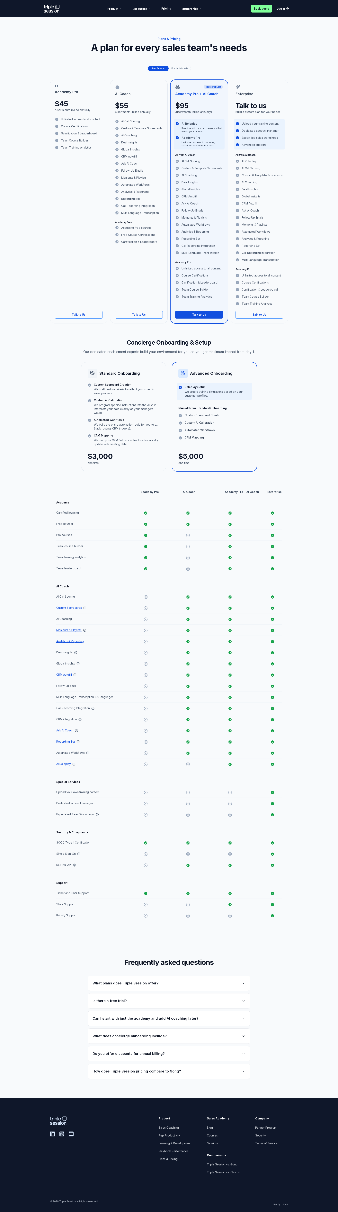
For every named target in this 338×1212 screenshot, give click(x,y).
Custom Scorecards (69, 607)
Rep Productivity (169, 1135)
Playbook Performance (174, 1151)
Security (260, 1135)
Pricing (166, 8)
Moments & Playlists (69, 630)
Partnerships (189, 8)
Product (112, 8)
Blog (210, 1127)
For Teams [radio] (158, 68)
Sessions (212, 1143)
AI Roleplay (63, 763)
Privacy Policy (280, 1204)
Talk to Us (78, 314)
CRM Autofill (64, 674)
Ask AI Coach (64, 730)
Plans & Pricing (168, 1159)
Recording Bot (65, 741)
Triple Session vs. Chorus (223, 1172)
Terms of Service (266, 1143)
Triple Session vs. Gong (222, 1164)
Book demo (261, 8)
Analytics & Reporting (70, 641)
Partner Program (265, 1127)
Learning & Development (175, 1143)
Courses (212, 1135)
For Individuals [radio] (179, 68)
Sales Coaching (169, 1127)
